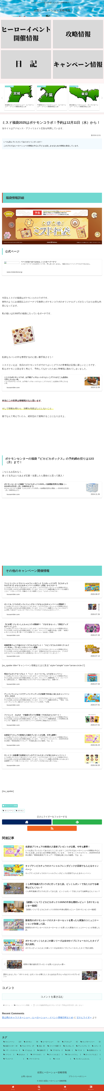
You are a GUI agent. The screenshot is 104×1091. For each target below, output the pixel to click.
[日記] (26, 64)
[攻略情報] (78, 34)
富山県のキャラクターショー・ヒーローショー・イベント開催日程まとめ (37, 1017)
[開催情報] (26, 34)
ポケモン (21, 811)
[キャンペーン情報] (78, 64)
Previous (2, 98)
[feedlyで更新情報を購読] (77, 822)
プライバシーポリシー (77, 1076)
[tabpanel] (19, 97)
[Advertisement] (52, 171)
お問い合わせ (26, 1076)
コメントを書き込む (52, 996)
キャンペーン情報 (11, 806)
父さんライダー (84, 1017)
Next (102, 98)
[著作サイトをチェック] (26, 822)
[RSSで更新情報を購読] (52, 828)
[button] (96, 618)
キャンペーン (9, 811)
